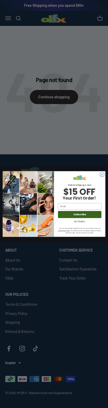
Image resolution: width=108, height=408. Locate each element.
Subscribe (79, 214)
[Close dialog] (102, 174)
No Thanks (79, 221)
